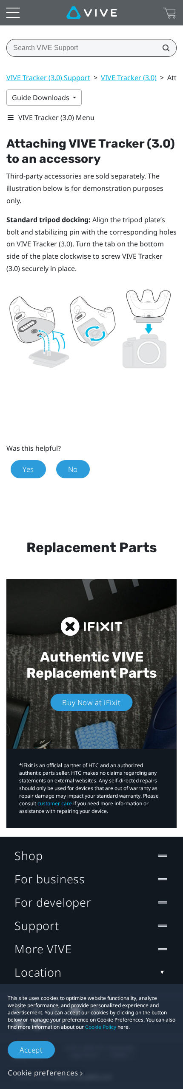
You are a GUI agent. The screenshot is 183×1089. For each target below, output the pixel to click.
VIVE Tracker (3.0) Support (48, 77)
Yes (28, 469)
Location (38, 972)
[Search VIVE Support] (163, 47)
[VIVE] (91, 12)
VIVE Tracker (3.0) (129, 77)
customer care (54, 803)
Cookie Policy (100, 1026)
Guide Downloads (41, 97)
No (73, 469)
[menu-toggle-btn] (13, 12)
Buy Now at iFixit (91, 702)
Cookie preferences (43, 1073)
